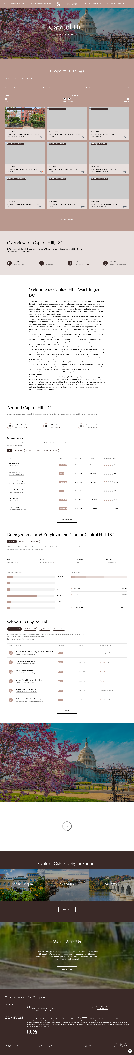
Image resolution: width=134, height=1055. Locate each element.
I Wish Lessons (14, 507)
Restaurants (18, 450)
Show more (67, 519)
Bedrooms (92, 88)
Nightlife (55, 450)
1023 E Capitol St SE (16, 492)
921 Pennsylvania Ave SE (17, 509)
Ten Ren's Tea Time (15, 472)
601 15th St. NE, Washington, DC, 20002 (26, 692)
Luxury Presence (51, 1046)
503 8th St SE (13, 501)
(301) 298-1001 (102, 1008)
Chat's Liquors (13, 498)
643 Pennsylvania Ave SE (17, 483)
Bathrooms (50, 88)
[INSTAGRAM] (121, 1045)
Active (38, 450)
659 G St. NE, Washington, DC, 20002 (26, 682)
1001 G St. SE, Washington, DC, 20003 (25, 663)
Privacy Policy (99, 1046)
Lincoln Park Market (15, 490)
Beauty (47, 450)
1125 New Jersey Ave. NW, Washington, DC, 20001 (29, 701)
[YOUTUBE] (126, 1045)
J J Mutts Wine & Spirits (17, 481)
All (10, 450)
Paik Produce (13, 463)
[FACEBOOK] (116, 1045)
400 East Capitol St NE (16, 475)
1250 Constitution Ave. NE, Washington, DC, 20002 (29, 673)
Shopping (29, 450)
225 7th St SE (13, 466)
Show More (67, 710)
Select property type (12, 88)
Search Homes (67, 220)
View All (67, 909)
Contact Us (67, 969)
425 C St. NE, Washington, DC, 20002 (26, 654)
